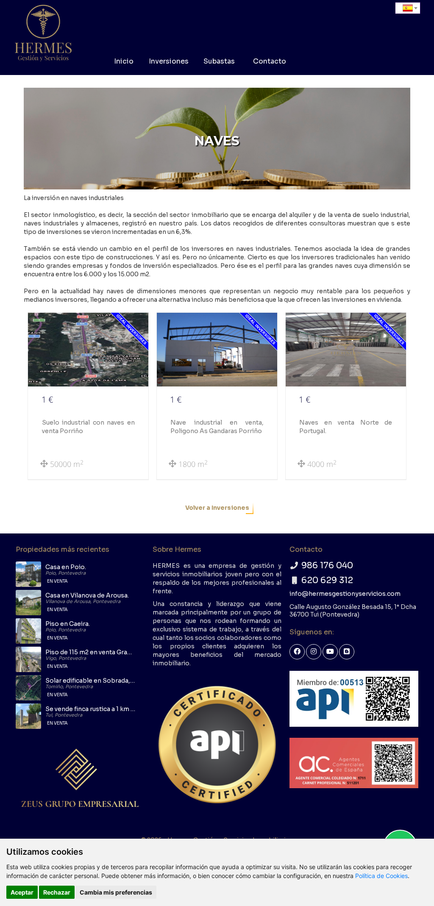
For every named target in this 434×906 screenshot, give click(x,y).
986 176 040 (327, 565)
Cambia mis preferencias (116, 892)
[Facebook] (297, 651)
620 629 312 (327, 580)
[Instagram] (313, 651)
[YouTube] (330, 651)
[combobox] (407, 8)
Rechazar (56, 892)
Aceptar (22, 892)
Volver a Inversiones (217, 507)
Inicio (124, 61)
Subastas (219, 61)
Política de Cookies (381, 875)
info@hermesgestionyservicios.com (345, 594)
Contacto (269, 61)
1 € (47, 399)
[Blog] (346, 651)
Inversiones (169, 61)
